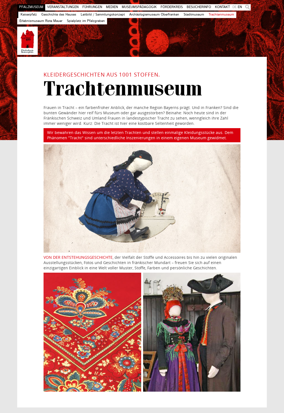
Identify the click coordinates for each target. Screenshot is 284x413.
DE (234, 7)
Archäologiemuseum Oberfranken (154, 14)
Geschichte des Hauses (58, 14)
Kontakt (222, 7)
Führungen (92, 7)
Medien (112, 7)
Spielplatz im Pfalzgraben (86, 21)
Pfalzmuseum (31, 7)
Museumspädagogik (139, 7)
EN (240, 7)
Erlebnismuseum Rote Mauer (40, 21)
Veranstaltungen (62, 7)
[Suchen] (246, 7)
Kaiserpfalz (29, 14)
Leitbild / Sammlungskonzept (103, 14)
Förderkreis (172, 7)
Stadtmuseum (194, 14)
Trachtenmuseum (221, 14)
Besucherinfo (199, 7)
